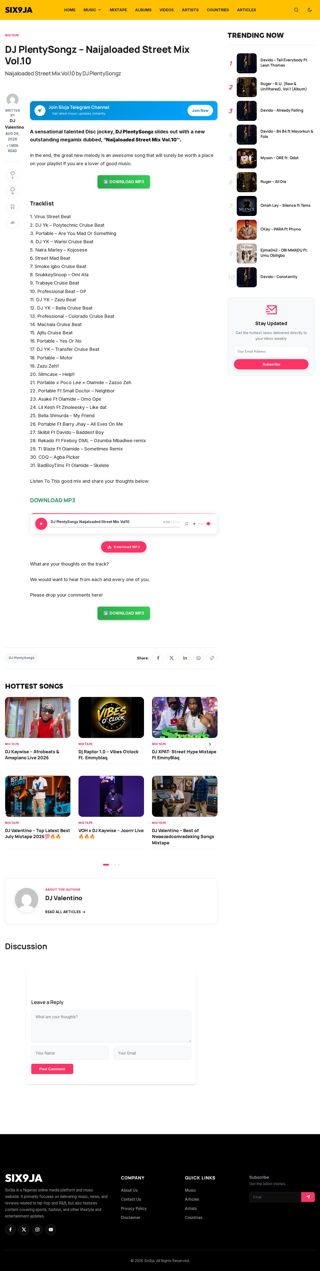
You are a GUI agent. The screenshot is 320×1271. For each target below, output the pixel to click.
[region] (111, 781)
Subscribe (271, 364)
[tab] (106, 865)
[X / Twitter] (171, 658)
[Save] (12, 207)
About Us (129, 1190)
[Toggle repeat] (186, 523)
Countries (193, 1217)
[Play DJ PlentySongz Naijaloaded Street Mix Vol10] (41, 524)
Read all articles (63, 912)
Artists (191, 1208)
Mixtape (12, 35)
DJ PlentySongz (21, 658)
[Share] (12, 222)
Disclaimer (130, 1217)
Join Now (200, 110)
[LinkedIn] (185, 658)
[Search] (296, 10)
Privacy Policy (134, 1208)
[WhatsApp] (198, 658)
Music (190, 1190)
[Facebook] (158, 658)
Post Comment (52, 1069)
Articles (192, 1199)
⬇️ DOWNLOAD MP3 (124, 181)
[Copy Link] (212, 658)
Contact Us (131, 1199)
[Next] (210, 744)
